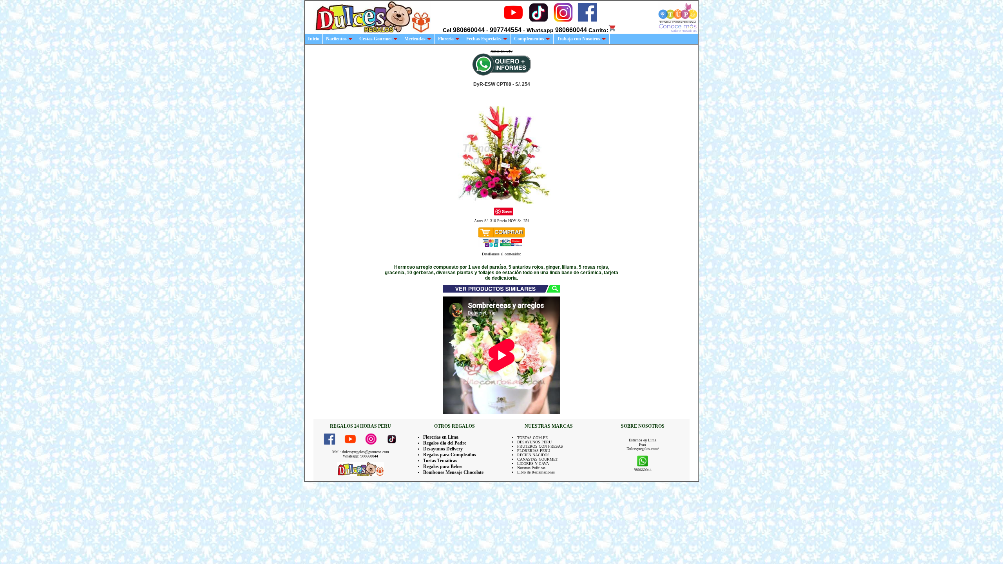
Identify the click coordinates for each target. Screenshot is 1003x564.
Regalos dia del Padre (444, 443)
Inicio (313, 39)
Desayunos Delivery (443, 449)
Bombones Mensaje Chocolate (453, 472)
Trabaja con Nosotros (578, 39)
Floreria (446, 39)
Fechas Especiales (484, 39)
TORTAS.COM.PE (532, 438)
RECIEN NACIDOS (533, 455)
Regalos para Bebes (442, 466)
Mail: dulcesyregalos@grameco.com (360, 452)
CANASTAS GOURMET (537, 459)
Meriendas (414, 39)
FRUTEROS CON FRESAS (540, 446)
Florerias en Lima (440, 437)
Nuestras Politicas (531, 468)
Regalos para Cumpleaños (449, 454)
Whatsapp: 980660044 (360, 456)
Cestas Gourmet (375, 39)
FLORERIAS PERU (533, 450)
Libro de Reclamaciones (536, 472)
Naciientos (336, 39)
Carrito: (598, 30)
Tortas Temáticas (440, 460)
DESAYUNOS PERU (534, 442)
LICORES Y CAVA (533, 463)
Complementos (529, 39)
